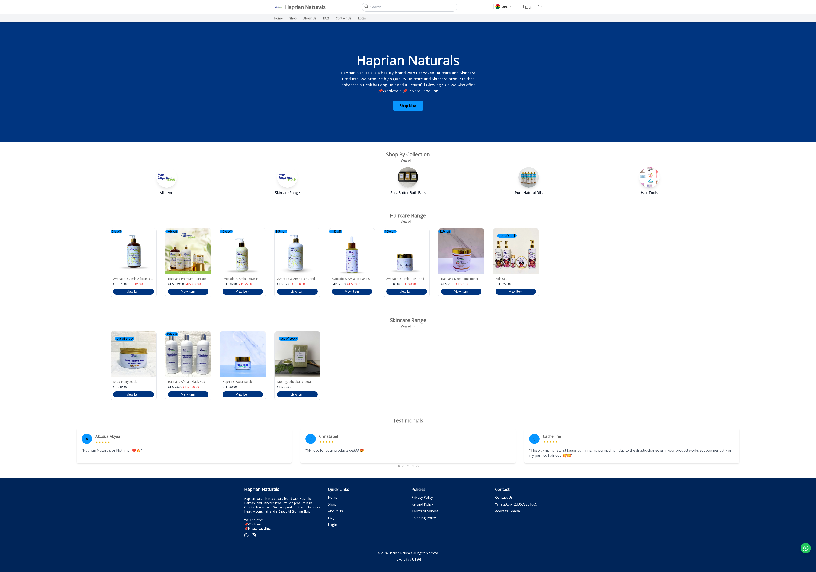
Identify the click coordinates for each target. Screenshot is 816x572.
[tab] (399, 466)
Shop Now (408, 105)
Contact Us (343, 18)
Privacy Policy (422, 497)
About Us (309, 18)
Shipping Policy (424, 518)
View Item (133, 291)
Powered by (408, 560)
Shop (293, 18)
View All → (408, 160)
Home (278, 18)
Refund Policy (422, 504)
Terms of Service (425, 511)
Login (362, 18)
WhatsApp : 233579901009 (516, 504)
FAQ (326, 18)
